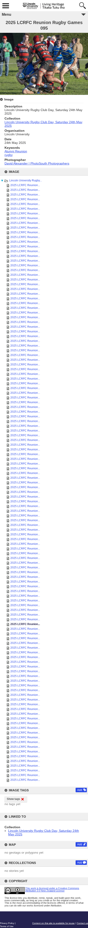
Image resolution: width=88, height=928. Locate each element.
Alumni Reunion (16, 151)
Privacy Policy (7, 923)
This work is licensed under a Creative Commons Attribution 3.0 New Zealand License (52, 889)
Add (79, 790)
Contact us (82, 923)
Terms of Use (7, 926)
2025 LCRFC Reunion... (25, 185)
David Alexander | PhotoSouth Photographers (37, 163)
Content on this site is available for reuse (53, 923)
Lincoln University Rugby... (25, 180)
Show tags (13, 799)
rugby (9, 155)
